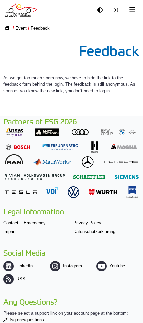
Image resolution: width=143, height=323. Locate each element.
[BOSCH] (18, 147)
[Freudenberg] (60, 147)
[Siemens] (127, 177)
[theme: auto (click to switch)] (101, 10)
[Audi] (80, 132)
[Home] (21, 10)
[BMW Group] (119, 132)
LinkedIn (24, 265)
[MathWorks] (52, 162)
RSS (20, 278)
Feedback (40, 28)
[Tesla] (21, 192)
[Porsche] (121, 162)
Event (21, 28)
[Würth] (103, 192)
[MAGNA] (124, 146)
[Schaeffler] (89, 177)
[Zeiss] (132, 192)
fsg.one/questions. (27, 319)
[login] (117, 10)
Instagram (72, 265)
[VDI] (52, 190)
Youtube (117, 265)
